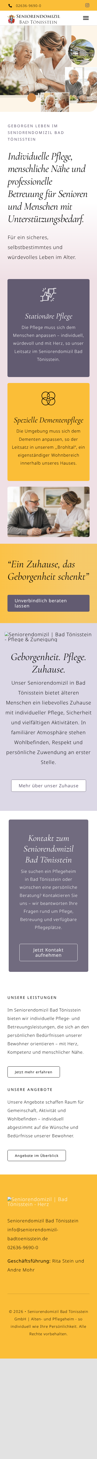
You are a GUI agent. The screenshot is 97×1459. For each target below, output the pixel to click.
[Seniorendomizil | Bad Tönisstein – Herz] (48, 1199)
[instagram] (87, 5)
